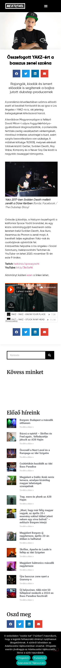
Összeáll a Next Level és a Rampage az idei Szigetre (35, 452)
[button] (45, 6)
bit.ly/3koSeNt (24, 267)
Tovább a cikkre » (27, 427)
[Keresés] (49, 355)
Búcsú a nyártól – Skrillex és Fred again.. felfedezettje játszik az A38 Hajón (36, 436)
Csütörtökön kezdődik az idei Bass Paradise (36, 465)
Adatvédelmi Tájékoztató (31, 663)
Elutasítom (39, 658)
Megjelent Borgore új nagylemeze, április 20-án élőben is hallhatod (34, 535)
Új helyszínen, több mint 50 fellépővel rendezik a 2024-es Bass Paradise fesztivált (37, 593)
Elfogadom (23, 658)
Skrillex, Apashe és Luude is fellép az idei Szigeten (36, 551)
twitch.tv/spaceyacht (26, 264)
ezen (30, 275)
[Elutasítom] (55, 649)
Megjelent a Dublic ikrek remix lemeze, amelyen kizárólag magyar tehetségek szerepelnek (37, 482)
